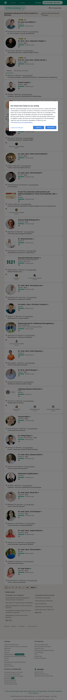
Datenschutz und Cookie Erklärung (23, 122)
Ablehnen (38, 127)
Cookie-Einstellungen (17, 127)
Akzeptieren (50, 127)
